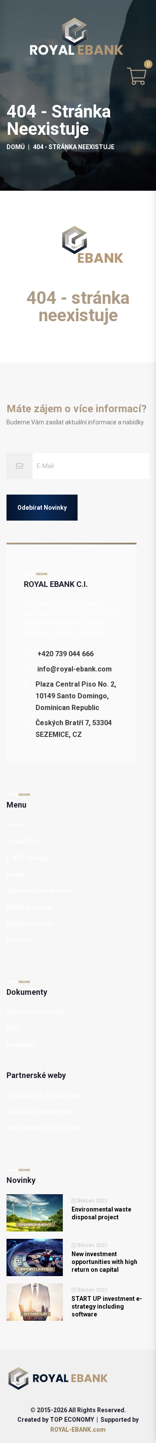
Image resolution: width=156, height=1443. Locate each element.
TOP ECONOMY (72, 1419)
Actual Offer (23, 841)
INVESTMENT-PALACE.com (44, 1128)
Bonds (15, 874)
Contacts (19, 940)
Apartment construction (40, 890)
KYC (12, 1028)
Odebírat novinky (42, 507)
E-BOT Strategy (27, 857)
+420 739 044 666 (65, 654)
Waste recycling (29, 923)
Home (15, 824)
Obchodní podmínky (35, 1012)
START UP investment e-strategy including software (107, 1306)
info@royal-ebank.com (74, 669)
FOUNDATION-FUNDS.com (43, 1095)
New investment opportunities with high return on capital (104, 1262)
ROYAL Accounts (29, 907)
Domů (15, 146)
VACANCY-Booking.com (40, 1111)
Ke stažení (21, 1045)
